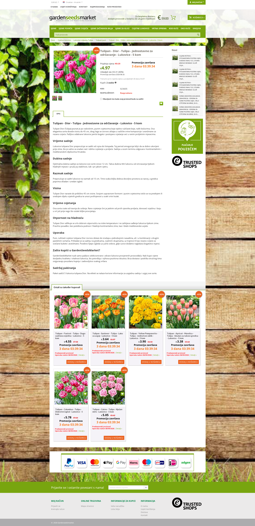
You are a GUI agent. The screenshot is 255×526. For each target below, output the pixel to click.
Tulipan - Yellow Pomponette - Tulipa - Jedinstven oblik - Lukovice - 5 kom (144, 335)
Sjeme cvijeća (81, 28)
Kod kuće (173, 28)
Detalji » (82, 355)
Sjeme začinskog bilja (102, 28)
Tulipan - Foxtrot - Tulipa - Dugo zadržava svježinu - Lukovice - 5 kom (70, 335)
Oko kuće (185, 28)
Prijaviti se (55, 506)
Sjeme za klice (122, 28)
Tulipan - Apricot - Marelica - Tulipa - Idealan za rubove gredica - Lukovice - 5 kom (182, 335)
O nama (54, 7)
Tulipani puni (101, 40)
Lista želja (115, 509)
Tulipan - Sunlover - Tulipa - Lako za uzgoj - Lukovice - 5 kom (107, 334)
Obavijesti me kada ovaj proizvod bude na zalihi (123, 99)
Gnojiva (197, 28)
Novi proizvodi (114, 7)
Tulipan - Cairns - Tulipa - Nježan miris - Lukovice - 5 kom (107, 410)
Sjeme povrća (65, 28)
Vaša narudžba (117, 506)
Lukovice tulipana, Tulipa (83, 40)
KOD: (102, 88)
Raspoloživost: (107, 93)
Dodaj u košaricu (76, 362)
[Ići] (146, 487)
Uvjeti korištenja (68, 7)
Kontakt (83, 7)
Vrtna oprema (159, 28)
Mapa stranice (87, 506)
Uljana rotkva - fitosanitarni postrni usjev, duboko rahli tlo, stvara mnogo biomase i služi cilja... (190, 60)
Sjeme (53, 28)
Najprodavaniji (97, 7)
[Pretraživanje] (198, 35)
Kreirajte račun (58, 509)
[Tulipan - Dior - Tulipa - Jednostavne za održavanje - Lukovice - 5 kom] (75, 72)
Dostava (144, 512)
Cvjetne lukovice (140, 28)
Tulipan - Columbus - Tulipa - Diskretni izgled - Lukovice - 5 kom (69, 411)
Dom (53, 40)
